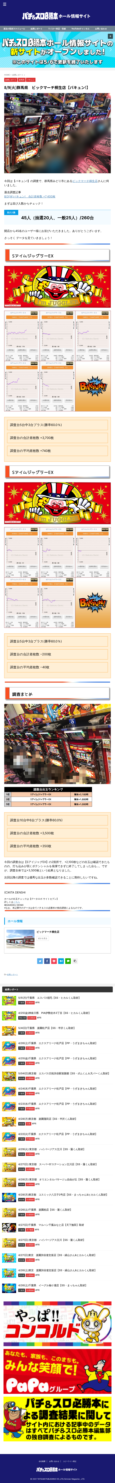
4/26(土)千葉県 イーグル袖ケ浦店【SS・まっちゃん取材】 (53, 1285)
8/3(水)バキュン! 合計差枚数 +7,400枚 (29, 196)
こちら (16, 901)
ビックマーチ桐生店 (85, 181)
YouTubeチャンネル (80, 28)
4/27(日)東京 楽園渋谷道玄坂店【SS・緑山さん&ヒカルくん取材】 (57, 1255)
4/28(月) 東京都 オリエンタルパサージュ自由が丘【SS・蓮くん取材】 (59, 1179)
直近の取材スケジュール (14, 28)
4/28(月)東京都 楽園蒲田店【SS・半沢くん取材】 (47, 1118)
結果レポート (36, 28)
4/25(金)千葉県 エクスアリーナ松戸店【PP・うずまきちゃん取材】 (58, 1058)
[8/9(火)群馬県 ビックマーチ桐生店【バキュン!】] (61, 961)
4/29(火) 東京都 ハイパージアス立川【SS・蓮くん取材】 (52, 1149)
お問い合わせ (101, 28)
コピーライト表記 (69, 1461)
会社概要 (42, 1461)
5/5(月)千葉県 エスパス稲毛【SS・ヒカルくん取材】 (49, 997)
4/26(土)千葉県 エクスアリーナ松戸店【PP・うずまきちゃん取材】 (58, 1043)
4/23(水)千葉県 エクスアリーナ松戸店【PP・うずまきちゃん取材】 (58, 1103)
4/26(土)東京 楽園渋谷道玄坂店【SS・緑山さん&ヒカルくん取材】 (57, 1270)
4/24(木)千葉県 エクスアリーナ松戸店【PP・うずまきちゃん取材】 (58, 1088)
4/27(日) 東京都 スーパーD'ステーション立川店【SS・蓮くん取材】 (58, 1164)
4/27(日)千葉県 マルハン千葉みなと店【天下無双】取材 (51, 1224)
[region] (57, 50)
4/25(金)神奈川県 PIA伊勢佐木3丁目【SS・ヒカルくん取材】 (54, 1012)
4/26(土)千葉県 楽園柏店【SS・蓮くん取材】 (45, 1209)
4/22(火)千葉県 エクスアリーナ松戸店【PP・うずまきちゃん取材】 (57, 1134)
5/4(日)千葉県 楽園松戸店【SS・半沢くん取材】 (47, 1027)
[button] (57, 50)
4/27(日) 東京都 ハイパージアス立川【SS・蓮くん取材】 (51, 1239)
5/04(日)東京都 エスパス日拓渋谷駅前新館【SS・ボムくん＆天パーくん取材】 (64, 1073)
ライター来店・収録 (57, 28)
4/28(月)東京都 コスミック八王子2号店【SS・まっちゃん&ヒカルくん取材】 (63, 1194)
